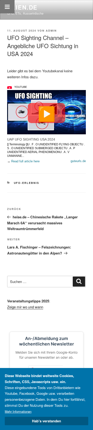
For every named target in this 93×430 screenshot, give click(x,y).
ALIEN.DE (22, 7)
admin (51, 30)
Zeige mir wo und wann (25, 306)
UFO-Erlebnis (26, 183)
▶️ (47, 113)
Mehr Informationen (18, 411)
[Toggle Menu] (7, 6)
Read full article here (25, 161)
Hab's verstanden (46, 421)
